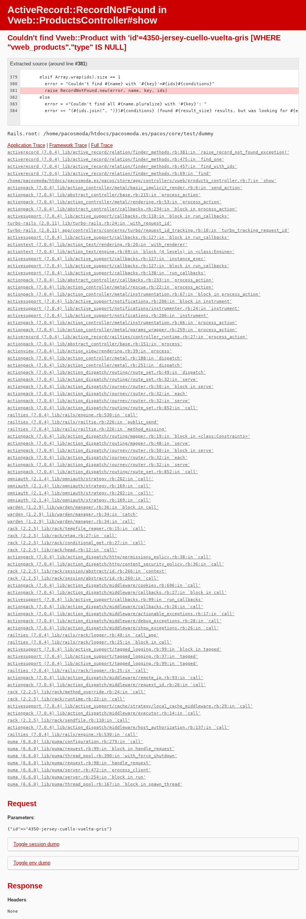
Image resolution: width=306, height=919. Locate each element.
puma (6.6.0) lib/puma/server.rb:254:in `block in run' (76, 777)
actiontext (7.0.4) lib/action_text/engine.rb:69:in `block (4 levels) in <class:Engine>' (121, 251)
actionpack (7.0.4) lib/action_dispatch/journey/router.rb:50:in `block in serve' (110, 386)
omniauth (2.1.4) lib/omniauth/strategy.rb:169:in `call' (79, 486)
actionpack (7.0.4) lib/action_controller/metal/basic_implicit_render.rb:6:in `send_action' (125, 187)
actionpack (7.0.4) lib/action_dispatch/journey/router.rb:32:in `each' (97, 393)
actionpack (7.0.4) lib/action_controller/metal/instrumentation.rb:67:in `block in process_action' (134, 294)
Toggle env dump (31, 863)
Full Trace (102, 145)
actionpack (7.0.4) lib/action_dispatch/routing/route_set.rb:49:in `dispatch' (106, 372)
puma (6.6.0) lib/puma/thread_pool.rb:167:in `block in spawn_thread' (94, 784)
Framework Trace (68, 145)
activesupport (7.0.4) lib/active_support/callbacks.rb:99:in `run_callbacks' (105, 599)
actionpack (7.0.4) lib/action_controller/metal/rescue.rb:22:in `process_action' (110, 287)
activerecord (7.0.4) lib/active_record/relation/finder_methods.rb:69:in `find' (109, 173)
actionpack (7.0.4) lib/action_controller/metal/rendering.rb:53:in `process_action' (114, 202)
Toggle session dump (36, 844)
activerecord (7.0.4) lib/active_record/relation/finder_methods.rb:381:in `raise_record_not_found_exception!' (148, 152)
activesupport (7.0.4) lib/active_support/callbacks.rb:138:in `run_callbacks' (106, 273)
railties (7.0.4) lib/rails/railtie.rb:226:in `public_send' (83, 422)
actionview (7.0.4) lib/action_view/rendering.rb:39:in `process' (89, 351)
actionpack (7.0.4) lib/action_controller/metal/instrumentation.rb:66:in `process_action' (122, 322)
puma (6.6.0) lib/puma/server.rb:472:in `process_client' (79, 770)
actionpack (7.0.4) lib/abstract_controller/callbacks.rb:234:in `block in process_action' (122, 209)
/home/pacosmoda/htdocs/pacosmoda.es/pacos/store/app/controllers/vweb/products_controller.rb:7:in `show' (142, 180)
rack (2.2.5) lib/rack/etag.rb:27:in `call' (62, 535)
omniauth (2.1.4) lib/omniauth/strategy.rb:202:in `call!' (80, 479)
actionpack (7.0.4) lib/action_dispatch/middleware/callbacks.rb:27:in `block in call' (117, 592)
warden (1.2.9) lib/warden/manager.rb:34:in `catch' (72, 514)
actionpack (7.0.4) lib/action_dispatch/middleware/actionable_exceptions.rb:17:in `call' (121, 613)
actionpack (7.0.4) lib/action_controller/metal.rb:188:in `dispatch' (94, 358)
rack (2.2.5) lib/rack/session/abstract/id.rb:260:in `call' (83, 578)
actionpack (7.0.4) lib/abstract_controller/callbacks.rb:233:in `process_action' (110, 280)
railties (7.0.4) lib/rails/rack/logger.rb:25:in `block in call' (89, 642)
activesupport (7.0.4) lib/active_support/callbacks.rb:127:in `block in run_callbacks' (118, 237)
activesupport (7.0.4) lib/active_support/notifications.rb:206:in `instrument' (108, 315)
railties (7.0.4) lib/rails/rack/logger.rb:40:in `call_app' (83, 635)
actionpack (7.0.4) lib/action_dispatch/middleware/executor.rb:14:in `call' (104, 713)
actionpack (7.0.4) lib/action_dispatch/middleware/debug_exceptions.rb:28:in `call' (114, 621)
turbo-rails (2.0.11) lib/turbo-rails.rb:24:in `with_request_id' (89, 223)
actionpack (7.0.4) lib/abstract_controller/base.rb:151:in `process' (94, 344)
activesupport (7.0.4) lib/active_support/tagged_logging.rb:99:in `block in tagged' (114, 649)
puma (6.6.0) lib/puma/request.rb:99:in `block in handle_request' (91, 748)
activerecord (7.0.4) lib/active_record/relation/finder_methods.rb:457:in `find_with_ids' (122, 166)
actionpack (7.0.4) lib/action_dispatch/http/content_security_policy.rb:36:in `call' (115, 564)
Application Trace (26, 145)
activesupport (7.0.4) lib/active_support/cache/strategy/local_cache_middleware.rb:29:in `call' (130, 706)
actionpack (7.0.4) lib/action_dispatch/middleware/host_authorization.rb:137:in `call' (118, 727)
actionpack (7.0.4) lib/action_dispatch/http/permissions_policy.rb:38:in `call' (109, 557)
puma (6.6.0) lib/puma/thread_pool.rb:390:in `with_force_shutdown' (92, 755)
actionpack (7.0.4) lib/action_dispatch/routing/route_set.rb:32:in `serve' (102, 379)
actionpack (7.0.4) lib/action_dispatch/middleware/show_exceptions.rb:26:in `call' (113, 628)
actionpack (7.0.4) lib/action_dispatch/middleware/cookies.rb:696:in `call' (104, 585)
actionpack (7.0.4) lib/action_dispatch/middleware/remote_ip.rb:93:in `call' (105, 677)
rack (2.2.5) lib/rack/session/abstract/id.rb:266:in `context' (87, 571)
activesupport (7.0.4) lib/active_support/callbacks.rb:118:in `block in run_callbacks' (118, 216)
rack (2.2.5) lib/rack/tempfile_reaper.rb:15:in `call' (76, 528)
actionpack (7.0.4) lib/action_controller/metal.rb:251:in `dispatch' (94, 365)
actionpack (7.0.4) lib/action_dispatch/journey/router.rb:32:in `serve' (98, 400)
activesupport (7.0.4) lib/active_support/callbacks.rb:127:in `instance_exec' (106, 258)
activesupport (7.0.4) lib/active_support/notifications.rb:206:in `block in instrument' (119, 301)
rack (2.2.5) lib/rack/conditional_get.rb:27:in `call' (76, 542)
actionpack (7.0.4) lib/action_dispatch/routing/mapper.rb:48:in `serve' (98, 443)
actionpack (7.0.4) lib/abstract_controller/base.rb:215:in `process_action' (104, 194)
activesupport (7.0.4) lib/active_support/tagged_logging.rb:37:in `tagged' (102, 656)
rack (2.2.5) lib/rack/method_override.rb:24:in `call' (76, 692)
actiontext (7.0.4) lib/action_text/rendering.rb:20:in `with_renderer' (97, 244)
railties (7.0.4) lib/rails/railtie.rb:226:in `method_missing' (87, 429)
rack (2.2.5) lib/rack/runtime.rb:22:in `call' (66, 699)
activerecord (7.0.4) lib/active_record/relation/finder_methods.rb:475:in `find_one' (115, 159)
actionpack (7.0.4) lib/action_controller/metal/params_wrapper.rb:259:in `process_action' (122, 329)
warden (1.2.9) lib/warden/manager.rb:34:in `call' (71, 521)
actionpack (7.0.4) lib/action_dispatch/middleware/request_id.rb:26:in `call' (106, 684)
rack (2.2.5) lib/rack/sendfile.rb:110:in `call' (68, 720)
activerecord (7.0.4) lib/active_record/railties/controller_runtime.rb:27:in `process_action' (127, 336)
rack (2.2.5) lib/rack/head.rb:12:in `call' (62, 550)
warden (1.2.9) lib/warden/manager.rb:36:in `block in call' (83, 507)
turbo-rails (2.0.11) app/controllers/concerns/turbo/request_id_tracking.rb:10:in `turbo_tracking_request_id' (148, 230)
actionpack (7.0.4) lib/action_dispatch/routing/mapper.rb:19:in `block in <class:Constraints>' (128, 436)
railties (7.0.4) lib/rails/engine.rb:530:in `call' (72, 415)
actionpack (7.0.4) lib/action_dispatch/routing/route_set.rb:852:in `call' (102, 407)
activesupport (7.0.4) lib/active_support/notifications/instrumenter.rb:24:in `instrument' (123, 308)
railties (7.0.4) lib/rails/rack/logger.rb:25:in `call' (78, 670)
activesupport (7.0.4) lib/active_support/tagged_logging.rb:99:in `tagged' (102, 663)
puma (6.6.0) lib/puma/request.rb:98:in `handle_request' (79, 763)
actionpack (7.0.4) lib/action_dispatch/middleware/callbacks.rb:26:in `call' (105, 606)
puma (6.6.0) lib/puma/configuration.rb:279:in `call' (75, 741)
